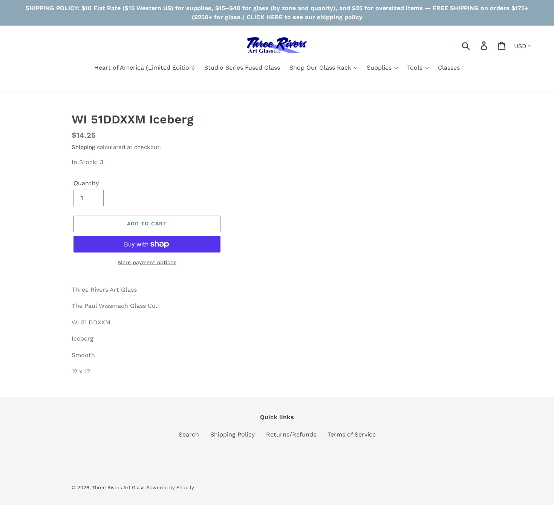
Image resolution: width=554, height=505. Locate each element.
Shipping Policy (232, 434)
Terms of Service (352, 434)
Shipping (83, 147)
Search (189, 434)
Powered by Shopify (170, 487)
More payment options (147, 262)
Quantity (86, 183)
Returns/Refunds (291, 434)
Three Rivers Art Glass (118, 487)
